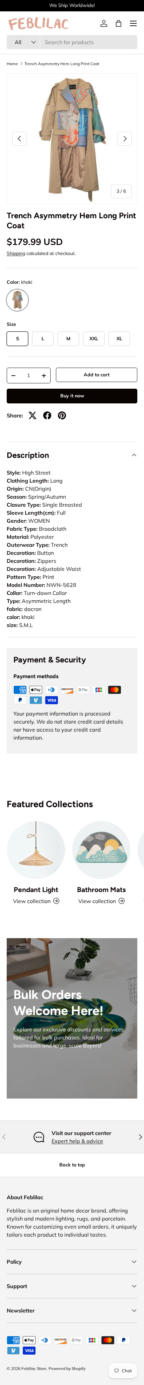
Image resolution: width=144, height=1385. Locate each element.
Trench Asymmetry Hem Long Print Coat (61, 64)
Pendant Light (36, 889)
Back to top (72, 1165)
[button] (118, 23)
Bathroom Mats (101, 889)
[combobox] (72, 42)
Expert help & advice (77, 1141)
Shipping (16, 253)
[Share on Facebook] (47, 415)
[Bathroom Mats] (101, 850)
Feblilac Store (34, 1368)
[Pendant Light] (36, 850)
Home (12, 64)
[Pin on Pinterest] (62, 415)
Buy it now (72, 396)
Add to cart (97, 375)
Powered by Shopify (67, 1368)
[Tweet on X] (32, 415)
